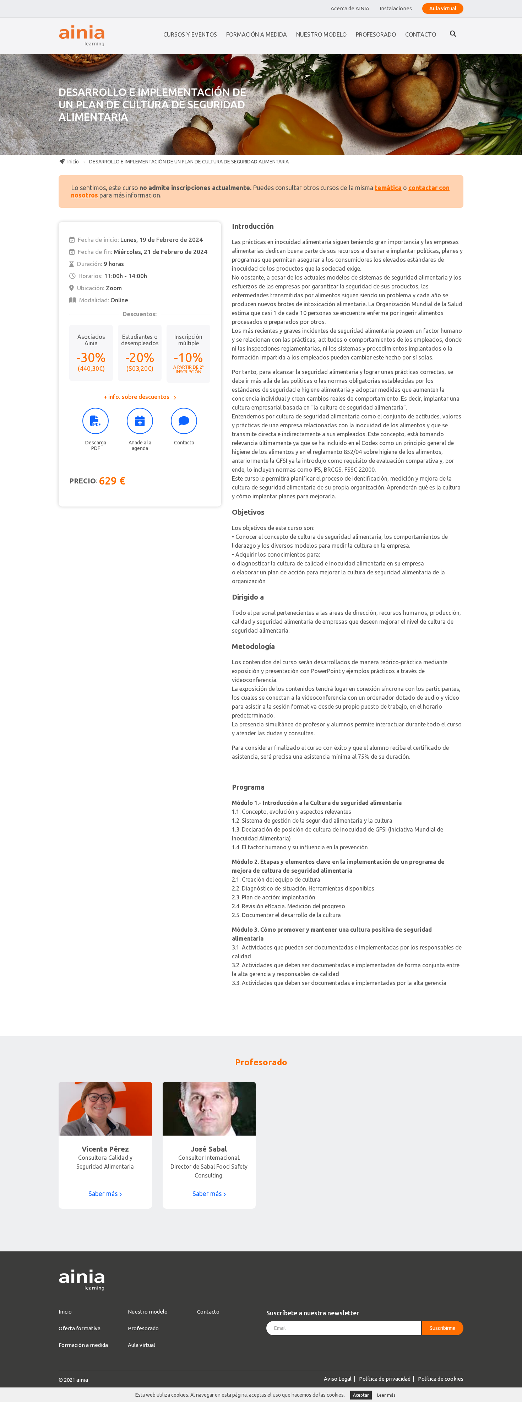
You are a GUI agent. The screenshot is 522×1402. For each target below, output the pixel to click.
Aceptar (361, 1395)
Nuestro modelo (321, 34)
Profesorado (376, 34)
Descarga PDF (95, 445)
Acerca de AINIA (350, 8)
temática (388, 187)
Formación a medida (256, 34)
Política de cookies (440, 1379)
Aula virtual (442, 8)
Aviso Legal (338, 1379)
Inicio (72, 161)
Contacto (420, 34)
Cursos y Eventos (190, 34)
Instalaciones (396, 8)
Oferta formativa (79, 1328)
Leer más (386, 1395)
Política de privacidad (384, 1379)
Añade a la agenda (140, 445)
